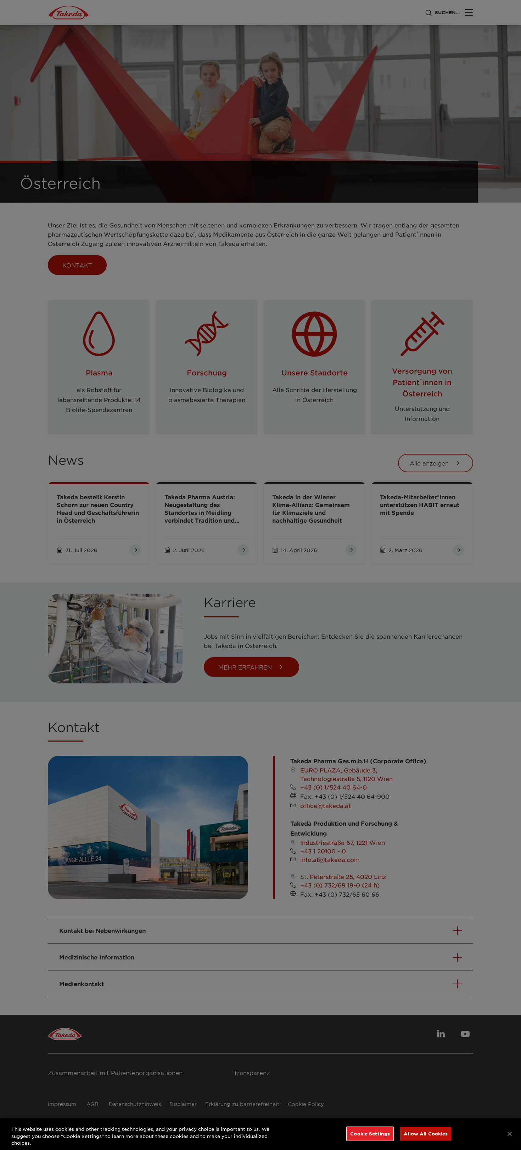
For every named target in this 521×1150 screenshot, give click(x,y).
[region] (260, 1134)
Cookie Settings (370, 1133)
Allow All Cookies (426, 1133)
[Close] (509, 1133)
